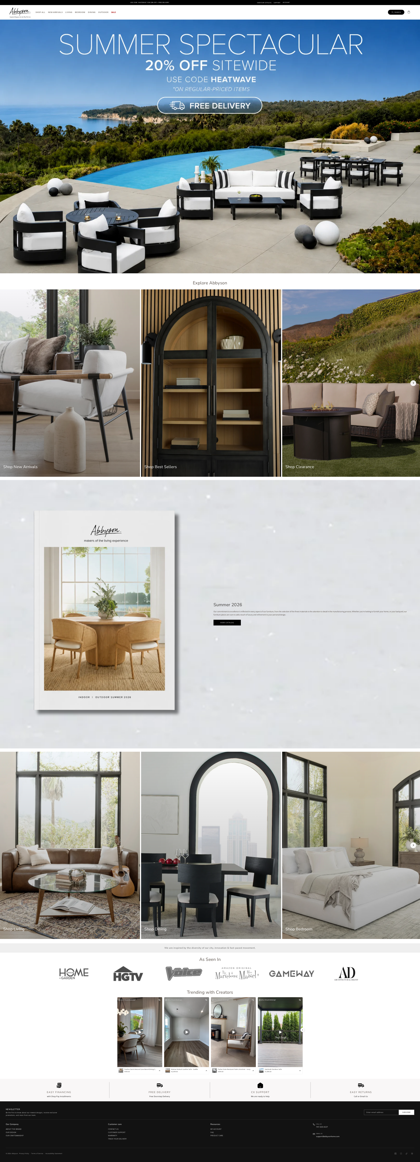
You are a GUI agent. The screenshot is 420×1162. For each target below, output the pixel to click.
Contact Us (113, 1129)
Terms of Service (37, 1153)
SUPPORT (277, 3)
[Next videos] (302, 1030)
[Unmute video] (159, 1000)
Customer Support (116, 1132)
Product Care (216, 1135)
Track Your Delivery (117, 1139)
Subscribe (406, 1112)
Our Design (11, 1132)
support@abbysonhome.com (328, 1136)
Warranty (112, 1135)
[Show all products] (159, 1070)
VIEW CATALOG (227, 623)
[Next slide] (413, 383)
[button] (408, 12)
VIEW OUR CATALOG (264, 3)
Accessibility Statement (54, 1153)
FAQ (212, 1132)
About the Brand (14, 1129)
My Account (215, 1129)
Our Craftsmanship (15, 1135)
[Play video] (140, 1032)
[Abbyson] (20, 12)
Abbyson (15, 1153)
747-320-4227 (322, 1127)
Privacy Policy (24, 1153)
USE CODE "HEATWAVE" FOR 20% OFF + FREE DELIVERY (149, 2)
